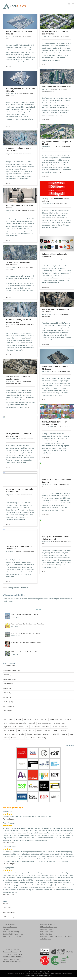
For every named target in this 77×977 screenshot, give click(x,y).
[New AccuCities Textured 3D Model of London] (20, 366)
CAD (5, 773)
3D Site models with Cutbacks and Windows (26, 702)
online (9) (7, 747)
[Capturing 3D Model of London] (20, 593)
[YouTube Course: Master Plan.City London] (7, 683)
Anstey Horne (54, 769)
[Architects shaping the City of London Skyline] (20, 138)
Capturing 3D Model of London (19, 602)
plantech (47, 780)
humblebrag (63, 777)
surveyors (46, 784)
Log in (6, 953)
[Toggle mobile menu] (73, 4)
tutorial (6, 788)
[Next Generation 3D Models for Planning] (57, 583)
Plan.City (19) (8, 752)
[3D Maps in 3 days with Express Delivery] (57, 188)
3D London (27, 769)
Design (7, 38)
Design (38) (8, 738)
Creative (44, 91)
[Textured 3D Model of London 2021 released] (20, 252)
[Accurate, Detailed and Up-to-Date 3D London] (20, 78)
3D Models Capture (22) (12, 720)
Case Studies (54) (10, 729)
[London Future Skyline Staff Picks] (57, 76)
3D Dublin (18, 769)
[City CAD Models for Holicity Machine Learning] (57, 411)
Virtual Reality (42, 788)
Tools (71, 784)
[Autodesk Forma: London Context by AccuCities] (7, 674)
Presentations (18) (10, 756)
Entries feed (8, 958)
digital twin (7, 777)
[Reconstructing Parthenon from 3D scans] (20, 195)
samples (21, 784)
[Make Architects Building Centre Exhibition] (7, 692)
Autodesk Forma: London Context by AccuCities (28, 674)
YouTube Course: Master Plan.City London (25, 683)
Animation (44, 769)
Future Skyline (35, 777)
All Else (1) (7, 725)
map (19, 780)
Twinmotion (14, 788)
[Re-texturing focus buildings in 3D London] (57, 299)
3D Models (18, 36)
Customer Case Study (44, 773)
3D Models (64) (9, 715)
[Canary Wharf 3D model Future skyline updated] (57, 526)
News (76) (7, 743)
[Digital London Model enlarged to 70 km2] (57, 131)
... (25, 62)
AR (61, 769)
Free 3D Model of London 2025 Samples (24, 664)
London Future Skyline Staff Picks (56, 87)
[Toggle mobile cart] (69, 4)
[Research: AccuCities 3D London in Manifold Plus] (20, 479)
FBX (14, 777)
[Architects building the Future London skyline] (20, 309)
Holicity (54, 777)
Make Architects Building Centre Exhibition (26, 692)
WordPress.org (9, 967)
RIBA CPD (7, 784)
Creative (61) (8, 734)
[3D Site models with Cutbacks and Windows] (57, 21)
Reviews (63, 780)
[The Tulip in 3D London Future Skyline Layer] (20, 536)
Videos (12, 95)
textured (64, 784)
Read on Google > (9, 944)
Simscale (29, 784)
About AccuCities (9, 974)
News (52, 91)
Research (55, 780)
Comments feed (9, 962)
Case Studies (68, 427)
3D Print (35, 769)
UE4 (22, 788)
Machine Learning (9, 780)
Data (63, 773)
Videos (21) (8, 761)
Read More (8, 67)
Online (25, 780)
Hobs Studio (46, 777)
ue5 (27, 788)
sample (14, 784)
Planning (39, 780)
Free (27, 777)
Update (33, 788)
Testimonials (55, 784)
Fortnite (20, 777)
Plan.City (20, 384)
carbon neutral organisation (17, 773)
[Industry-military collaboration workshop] (57, 243)
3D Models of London (47, 974)
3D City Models (8, 769)
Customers (56, 773)
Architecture (68, 769)
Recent (38, 659)
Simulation (37, 784)
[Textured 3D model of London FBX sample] (57, 356)
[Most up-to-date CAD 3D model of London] (57, 469)
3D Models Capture (26, 36)
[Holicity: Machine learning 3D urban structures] (20, 423)
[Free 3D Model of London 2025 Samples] (20, 21)
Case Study (32, 773)
